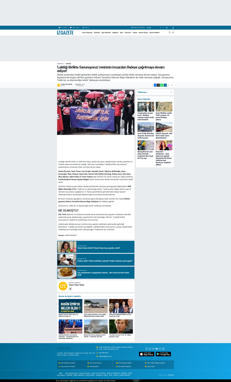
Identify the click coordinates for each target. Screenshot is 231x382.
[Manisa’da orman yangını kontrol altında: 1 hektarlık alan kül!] (96, 326)
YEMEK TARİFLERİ (124, 375)
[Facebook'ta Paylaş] (155, 85)
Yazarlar (86, 27)
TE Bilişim (171, 375)
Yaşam (135, 32)
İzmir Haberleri (87, 32)
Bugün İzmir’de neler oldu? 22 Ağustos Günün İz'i (68, 315)
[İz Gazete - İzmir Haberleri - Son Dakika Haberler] (65, 32)
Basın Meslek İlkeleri (71, 373)
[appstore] (147, 354)
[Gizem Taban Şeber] (63, 286)
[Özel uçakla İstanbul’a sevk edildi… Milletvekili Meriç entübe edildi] (96, 306)
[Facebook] (146, 348)
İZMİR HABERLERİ (78, 375)
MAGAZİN (99, 375)
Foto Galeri (63, 27)
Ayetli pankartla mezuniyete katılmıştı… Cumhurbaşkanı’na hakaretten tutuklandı (68, 336)
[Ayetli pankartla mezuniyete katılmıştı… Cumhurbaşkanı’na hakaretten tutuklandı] (70, 326)
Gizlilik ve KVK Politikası (98, 373)
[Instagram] (153, 348)
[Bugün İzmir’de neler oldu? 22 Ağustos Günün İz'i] (70, 306)
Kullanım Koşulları (84, 373)
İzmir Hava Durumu (95, 363)
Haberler (60, 63)
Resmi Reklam (155, 32)
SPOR (110, 375)
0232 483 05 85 (103, 353)
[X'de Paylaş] (158, 85)
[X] (149, 348)
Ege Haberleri (106, 32)
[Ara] (169, 32)
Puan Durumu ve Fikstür (68, 366)
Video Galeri (75, 27)
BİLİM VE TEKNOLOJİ (113, 373)
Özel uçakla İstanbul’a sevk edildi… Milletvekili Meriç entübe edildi (95, 315)
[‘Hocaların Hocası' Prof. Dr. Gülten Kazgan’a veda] (121, 326)
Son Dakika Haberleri (124, 366)
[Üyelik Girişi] (172, 28)
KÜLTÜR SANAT (90, 375)
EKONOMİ (69, 375)
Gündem (97, 32)
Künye (61, 373)
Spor (121, 32)
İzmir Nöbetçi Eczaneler (68, 363)
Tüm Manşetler (94, 366)
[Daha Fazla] (165, 85)
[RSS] (163, 348)
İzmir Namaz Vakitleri (125, 363)
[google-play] (163, 354)
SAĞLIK (105, 375)
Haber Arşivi (151, 366)
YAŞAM (115, 375)
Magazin (115, 32)
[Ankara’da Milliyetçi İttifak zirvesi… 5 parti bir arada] (121, 306)
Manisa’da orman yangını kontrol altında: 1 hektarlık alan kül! (94, 336)
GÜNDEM (68, 63)
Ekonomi (128, 32)
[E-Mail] (70, 288)
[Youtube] (156, 348)
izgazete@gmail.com (105, 356)
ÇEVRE (130, 373)
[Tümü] (171, 92)
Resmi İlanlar (143, 32)
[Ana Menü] (173, 32)
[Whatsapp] (159, 348)
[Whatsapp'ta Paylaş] (161, 85)
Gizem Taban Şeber (76, 285)
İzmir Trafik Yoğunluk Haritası (156, 363)
